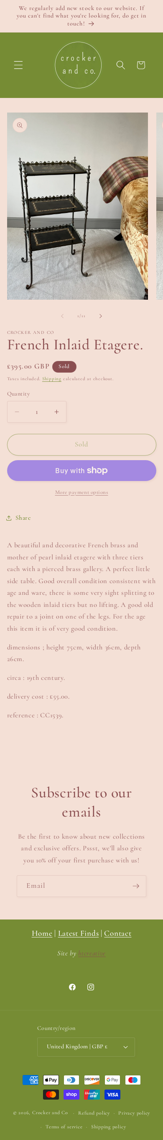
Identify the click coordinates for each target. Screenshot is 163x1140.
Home (42, 933)
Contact (117, 933)
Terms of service (64, 1127)
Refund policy (94, 1113)
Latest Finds (78, 933)
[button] (18, 65)
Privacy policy (134, 1113)
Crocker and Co (50, 1113)
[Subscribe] (136, 886)
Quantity (18, 393)
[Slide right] (101, 316)
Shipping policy (108, 1127)
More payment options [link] (81, 492)
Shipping (51, 378)
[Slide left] (62, 316)
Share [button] (23, 517)
